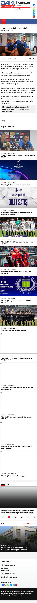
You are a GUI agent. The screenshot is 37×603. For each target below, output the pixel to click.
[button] (24, 523)
